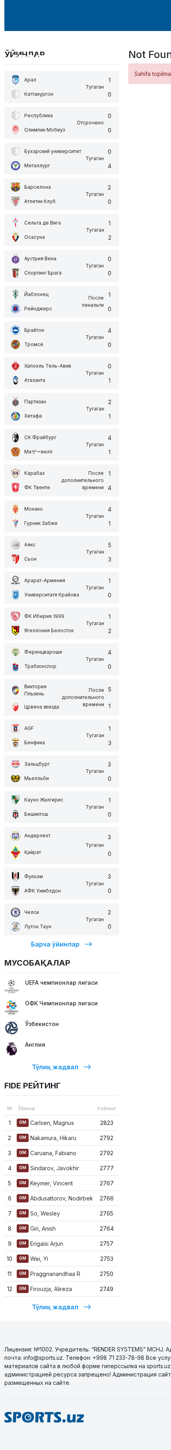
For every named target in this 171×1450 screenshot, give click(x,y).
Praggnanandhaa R (49, 1273)
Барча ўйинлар (55, 944)
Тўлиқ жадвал (55, 1067)
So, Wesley (39, 1213)
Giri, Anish (37, 1228)
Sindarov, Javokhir (49, 1168)
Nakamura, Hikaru (47, 1137)
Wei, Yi (33, 1258)
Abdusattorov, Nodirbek (56, 1198)
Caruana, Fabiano (47, 1153)
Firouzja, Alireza (45, 1288)
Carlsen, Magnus (46, 1122)
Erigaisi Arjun (41, 1243)
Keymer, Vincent (46, 1183)
